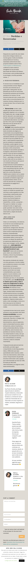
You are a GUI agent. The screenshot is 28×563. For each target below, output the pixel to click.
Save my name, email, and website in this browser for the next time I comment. (13, 531)
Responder (14, 419)
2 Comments (16, 43)
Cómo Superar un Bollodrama (12, 65)
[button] (14, 17)
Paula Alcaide (7, 43)
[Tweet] (19, 49)
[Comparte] (8, 49)
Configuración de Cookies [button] (11, 560)
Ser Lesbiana (18, 41)
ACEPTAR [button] (22, 560)
